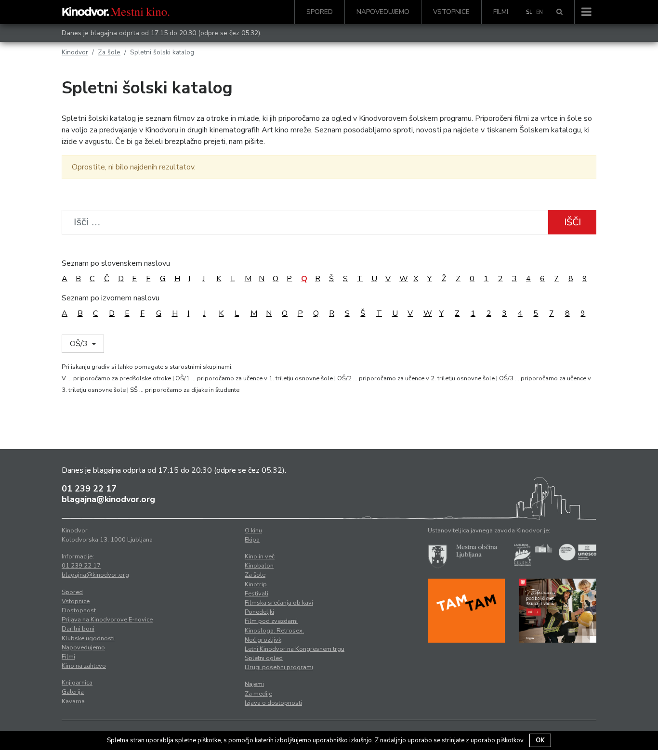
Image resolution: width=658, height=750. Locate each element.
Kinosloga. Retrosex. (274, 630)
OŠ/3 (80, 343)
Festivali (256, 593)
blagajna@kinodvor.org (108, 499)
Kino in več (260, 556)
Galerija (73, 691)
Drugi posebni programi (279, 667)
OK (540, 740)
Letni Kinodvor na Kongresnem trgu (294, 649)
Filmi (500, 11)
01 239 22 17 (89, 488)
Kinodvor (75, 52)
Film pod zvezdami (271, 621)
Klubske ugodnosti (88, 638)
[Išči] (559, 12)
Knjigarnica (77, 682)
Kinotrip (256, 584)
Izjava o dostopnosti (273, 702)
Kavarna (73, 701)
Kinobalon (259, 565)
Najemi (254, 684)
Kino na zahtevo (84, 665)
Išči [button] (572, 222)
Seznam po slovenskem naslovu (116, 263)
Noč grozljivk (263, 639)
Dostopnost (79, 610)
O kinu (253, 530)
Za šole (109, 52)
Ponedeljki (259, 612)
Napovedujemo (382, 11)
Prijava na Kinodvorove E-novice (107, 619)
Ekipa (252, 539)
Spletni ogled (264, 658)
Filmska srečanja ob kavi (279, 602)
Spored (319, 11)
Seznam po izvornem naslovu (110, 298)
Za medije (258, 693)
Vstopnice (451, 11)
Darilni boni (78, 628)
